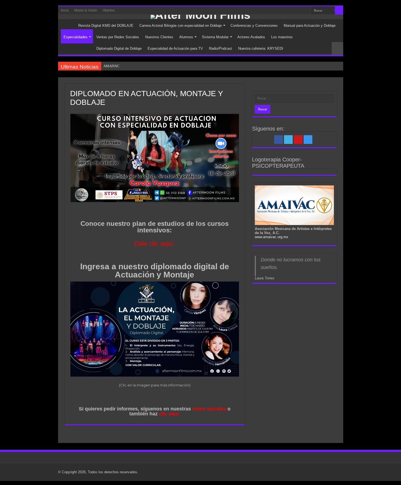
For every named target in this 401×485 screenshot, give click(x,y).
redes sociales (209, 409)
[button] (154, 158)
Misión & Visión (85, 10)
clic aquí (169, 413)
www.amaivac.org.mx (271, 237)
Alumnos (186, 37)
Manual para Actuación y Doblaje (310, 25)
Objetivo (109, 10)
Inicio (65, 10)
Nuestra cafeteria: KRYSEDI (260, 48)
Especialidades (76, 37)
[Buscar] (339, 10)
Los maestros (282, 37)
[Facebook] (289, 10)
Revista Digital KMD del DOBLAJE (105, 25)
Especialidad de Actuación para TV (175, 48)
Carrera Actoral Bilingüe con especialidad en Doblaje (180, 25)
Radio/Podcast (220, 48)
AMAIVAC (111, 66)
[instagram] (304, 10)
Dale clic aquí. (154, 243)
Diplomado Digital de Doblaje (119, 48)
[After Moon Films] (200, 17)
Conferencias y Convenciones (254, 25)
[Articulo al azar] (337, 48)
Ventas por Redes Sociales (117, 37)
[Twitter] (294, 10)
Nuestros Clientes (159, 37)
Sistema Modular (215, 37)
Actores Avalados (251, 37)
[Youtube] (299, 10)
